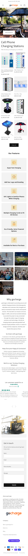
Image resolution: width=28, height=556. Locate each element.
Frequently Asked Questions (10, 534)
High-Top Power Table (5, 137)
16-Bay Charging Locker (6, 93)
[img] (14, 384)
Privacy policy (22, 552)
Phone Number (7, 466)
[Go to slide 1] (12, 35)
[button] (3, 5)
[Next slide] (25, 22)
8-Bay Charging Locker (18, 69)
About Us (5, 528)
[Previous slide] (2, 22)
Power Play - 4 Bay (18, 93)
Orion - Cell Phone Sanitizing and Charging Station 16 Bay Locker (7, 71)
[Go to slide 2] (13, 435)
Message (6, 473)
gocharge (8, 552)
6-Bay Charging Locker (18, 115)
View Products (9, 32)
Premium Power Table (5, 115)
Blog (4, 531)
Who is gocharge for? (8, 524)
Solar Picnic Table (17, 137)
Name (5, 453)
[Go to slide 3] (15, 35)
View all (14, 145)
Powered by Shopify (14, 552)
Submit (14, 485)
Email (5, 460)
